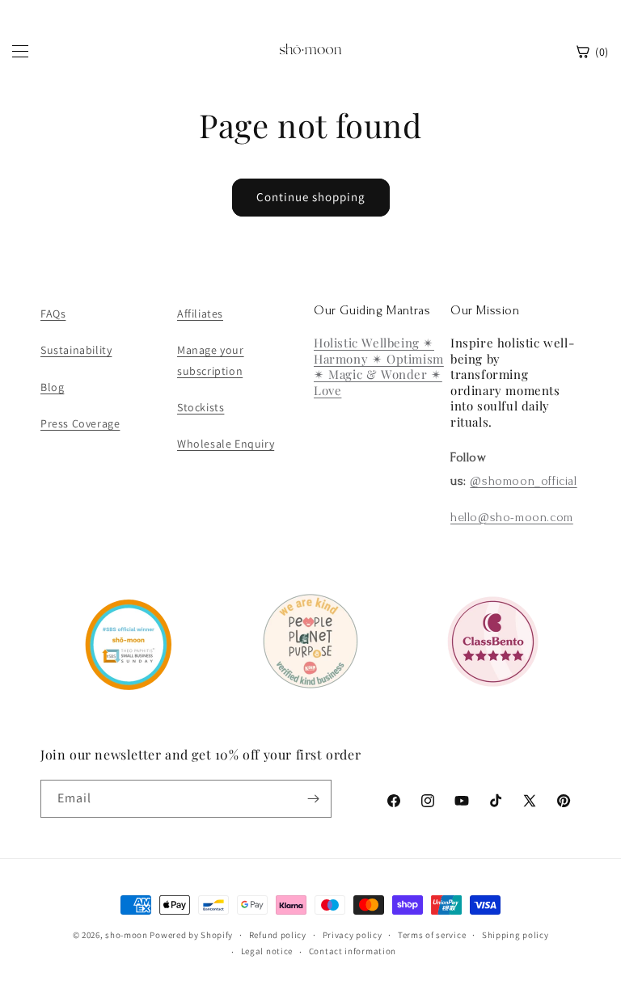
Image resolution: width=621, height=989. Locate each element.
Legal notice (267, 951)
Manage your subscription (210, 360)
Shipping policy (515, 935)
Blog (52, 387)
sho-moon (126, 935)
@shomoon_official (523, 480)
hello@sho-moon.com (511, 517)
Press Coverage (80, 423)
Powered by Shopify (191, 935)
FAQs (52, 313)
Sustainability (76, 350)
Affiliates (200, 313)
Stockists (200, 407)
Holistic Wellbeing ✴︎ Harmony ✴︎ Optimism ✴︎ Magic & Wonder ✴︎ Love (379, 366)
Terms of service (432, 935)
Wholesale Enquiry (225, 443)
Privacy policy (352, 935)
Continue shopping (310, 196)
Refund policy (277, 935)
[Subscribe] (313, 799)
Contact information (352, 951)
